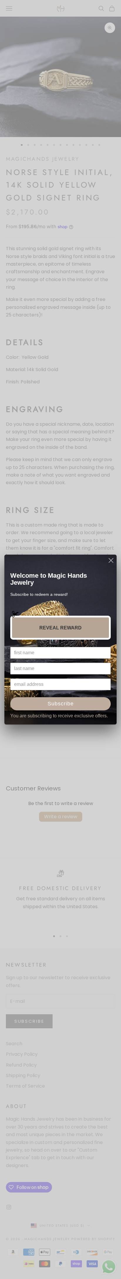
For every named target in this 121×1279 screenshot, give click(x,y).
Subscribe (61, 704)
